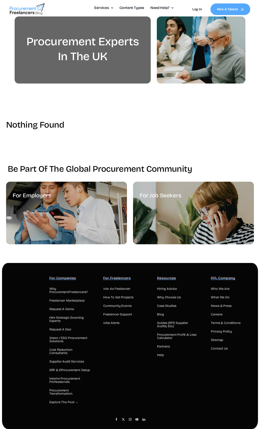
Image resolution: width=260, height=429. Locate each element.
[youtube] (136, 419)
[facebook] (116, 419)
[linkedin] (143, 419)
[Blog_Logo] (27, 5)
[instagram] (130, 419)
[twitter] (123, 419)
